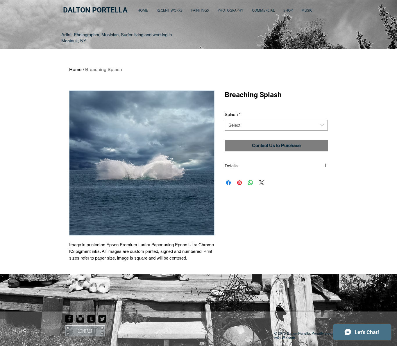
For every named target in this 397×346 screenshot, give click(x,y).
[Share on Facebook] (228, 182)
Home (75, 69)
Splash (233, 114)
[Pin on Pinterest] (239, 182)
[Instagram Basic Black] (80, 319)
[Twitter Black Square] (102, 319)
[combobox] (276, 125)
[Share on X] (261, 182)
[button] (169, 10)
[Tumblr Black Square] (91, 319)
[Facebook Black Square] (69, 319)
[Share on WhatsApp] (250, 182)
